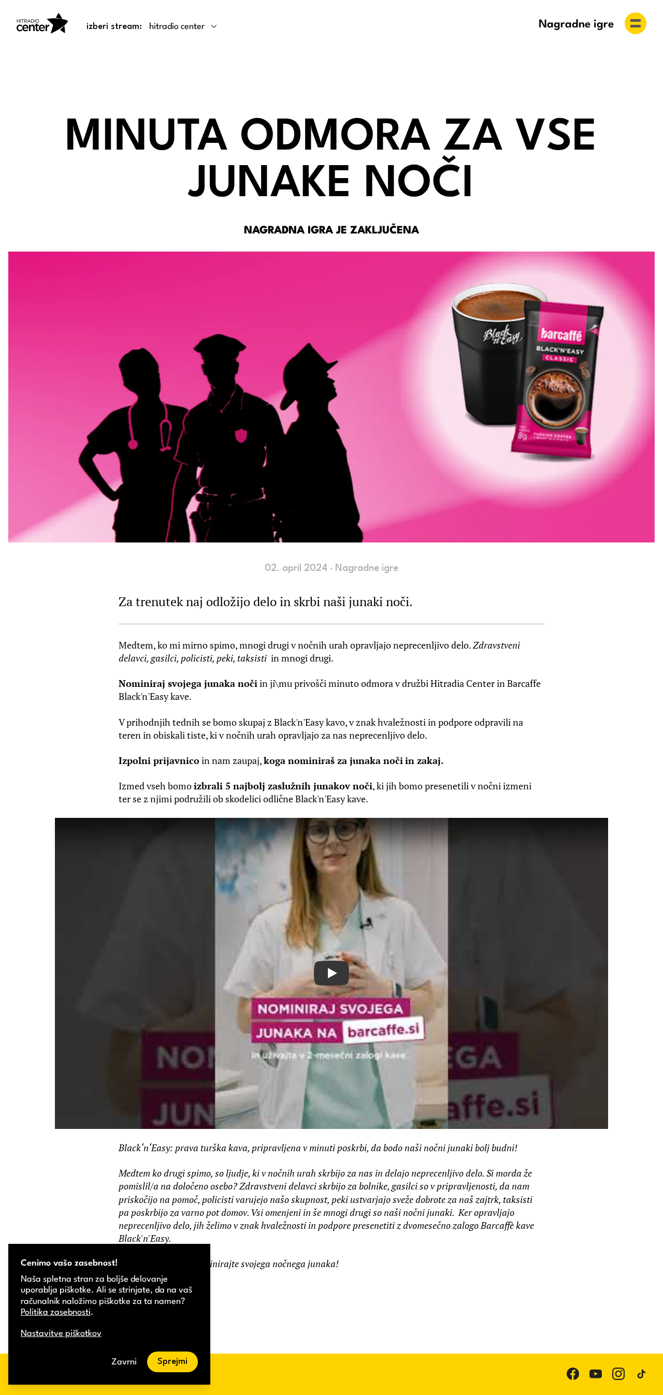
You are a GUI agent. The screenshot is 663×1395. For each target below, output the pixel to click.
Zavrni (124, 1362)
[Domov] (42, 23)
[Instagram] (618, 1373)
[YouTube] (595, 1373)
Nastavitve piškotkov (61, 1333)
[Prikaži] (635, 23)
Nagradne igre (576, 24)
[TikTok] (641, 1373)
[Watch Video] (331, 973)
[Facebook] (573, 1373)
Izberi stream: (114, 26)
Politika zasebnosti (56, 1312)
